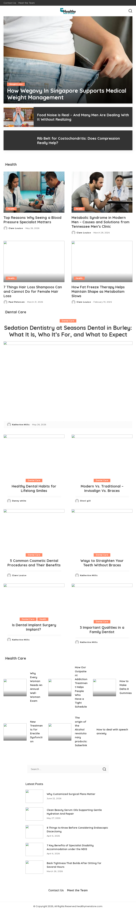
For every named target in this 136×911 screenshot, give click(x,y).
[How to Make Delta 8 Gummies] (104, 687)
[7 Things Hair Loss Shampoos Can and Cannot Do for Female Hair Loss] (34, 261)
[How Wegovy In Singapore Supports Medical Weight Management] (68, 59)
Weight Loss (16, 84)
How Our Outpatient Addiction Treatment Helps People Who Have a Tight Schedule (81, 687)
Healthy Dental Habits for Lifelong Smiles (34, 488)
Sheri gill (85, 501)
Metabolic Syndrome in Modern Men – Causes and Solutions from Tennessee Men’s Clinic (100, 222)
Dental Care (68, 320)
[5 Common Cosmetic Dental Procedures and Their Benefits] (34, 529)
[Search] (130, 11)
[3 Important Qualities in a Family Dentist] (102, 600)
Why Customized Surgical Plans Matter (71, 794)
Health (11, 209)
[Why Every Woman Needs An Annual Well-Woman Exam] (15, 687)
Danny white (19, 501)
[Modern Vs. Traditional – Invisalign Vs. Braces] (102, 455)
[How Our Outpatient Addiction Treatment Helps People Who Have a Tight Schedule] (59, 687)
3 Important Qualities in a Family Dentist (102, 629)
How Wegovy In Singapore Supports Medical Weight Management (66, 94)
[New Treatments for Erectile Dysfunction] (15, 732)
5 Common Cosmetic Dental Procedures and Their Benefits (34, 562)
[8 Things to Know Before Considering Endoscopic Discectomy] (34, 831)
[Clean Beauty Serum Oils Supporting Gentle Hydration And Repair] (34, 814)
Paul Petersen (16, 302)
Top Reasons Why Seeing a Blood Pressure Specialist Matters (32, 219)
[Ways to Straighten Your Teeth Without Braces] (102, 529)
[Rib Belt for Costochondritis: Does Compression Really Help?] (19, 140)
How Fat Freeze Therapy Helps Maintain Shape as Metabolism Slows (98, 291)
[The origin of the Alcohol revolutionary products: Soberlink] (59, 732)
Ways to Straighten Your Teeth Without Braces (102, 562)
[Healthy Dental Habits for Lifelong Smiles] (34, 455)
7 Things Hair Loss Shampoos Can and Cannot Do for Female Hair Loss (33, 291)
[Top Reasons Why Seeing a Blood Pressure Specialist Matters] (34, 192)
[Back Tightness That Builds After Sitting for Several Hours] (34, 867)
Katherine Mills (21, 424)
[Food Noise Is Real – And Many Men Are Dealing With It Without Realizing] (19, 117)
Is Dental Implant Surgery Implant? (34, 627)
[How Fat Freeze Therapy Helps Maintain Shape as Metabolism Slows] (102, 261)
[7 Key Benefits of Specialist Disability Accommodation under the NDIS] (34, 849)
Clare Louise (15, 228)
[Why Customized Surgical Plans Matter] (34, 796)
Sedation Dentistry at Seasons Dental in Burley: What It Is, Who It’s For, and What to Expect (68, 331)
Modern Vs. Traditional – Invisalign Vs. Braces (102, 488)
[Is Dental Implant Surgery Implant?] (34, 599)
